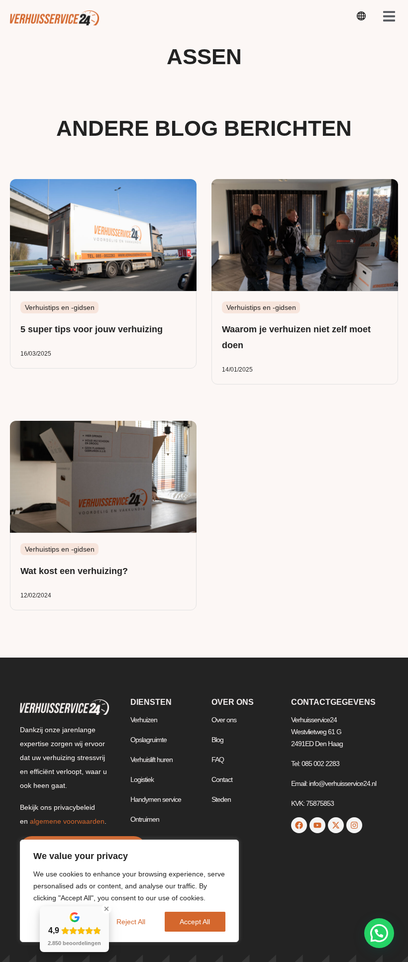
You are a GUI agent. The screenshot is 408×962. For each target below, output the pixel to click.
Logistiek (142, 779)
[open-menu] (361, 17)
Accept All (195, 922)
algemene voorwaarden (67, 821)
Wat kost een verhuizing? (74, 571)
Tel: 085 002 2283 (315, 764)
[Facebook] (299, 825)
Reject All (130, 922)
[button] (379, 933)
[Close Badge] (106, 909)
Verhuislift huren (151, 760)
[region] (129, 891)
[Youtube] (317, 825)
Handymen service (155, 799)
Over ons (223, 720)
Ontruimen (144, 819)
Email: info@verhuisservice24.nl (333, 783)
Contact (221, 779)
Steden (221, 799)
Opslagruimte (148, 740)
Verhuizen (143, 720)
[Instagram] (354, 825)
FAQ (217, 760)
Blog (217, 740)
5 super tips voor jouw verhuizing (91, 329)
